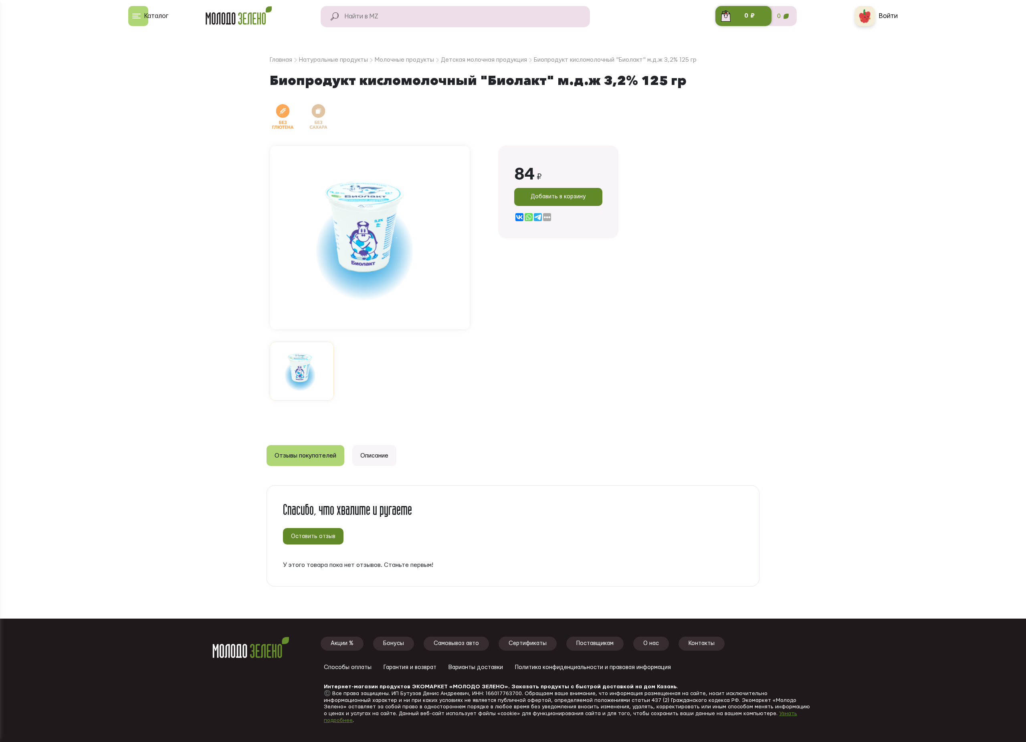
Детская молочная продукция (484, 60)
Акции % (342, 643)
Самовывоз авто (456, 643)
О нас (651, 643)
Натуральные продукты (333, 60)
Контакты (702, 643)
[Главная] (242, 16)
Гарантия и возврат (410, 667)
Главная (281, 60)
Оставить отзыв (313, 536)
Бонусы (393, 643)
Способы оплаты (348, 667)
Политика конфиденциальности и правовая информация (593, 667)
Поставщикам (595, 643)
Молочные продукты (404, 60)
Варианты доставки (475, 667)
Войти (888, 16)
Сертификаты (528, 643)
